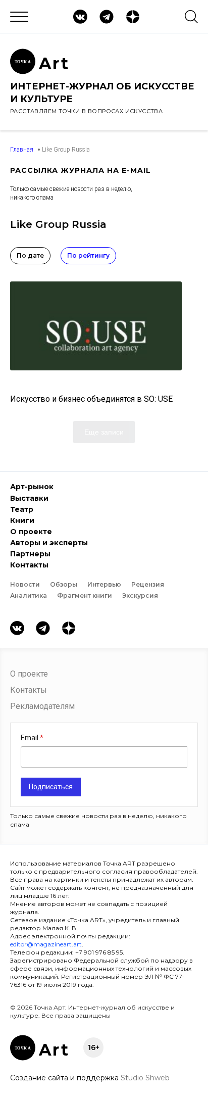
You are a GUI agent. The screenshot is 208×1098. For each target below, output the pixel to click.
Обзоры (63, 584)
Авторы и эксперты (49, 542)
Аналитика (28, 595)
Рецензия (147, 584)
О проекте (31, 531)
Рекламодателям (42, 706)
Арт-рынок (32, 486)
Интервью (104, 584)
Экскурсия (140, 595)
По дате (30, 255)
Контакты (29, 564)
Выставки (29, 498)
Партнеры (30, 553)
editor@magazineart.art (46, 944)
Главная (21, 149)
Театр (21, 509)
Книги (22, 520)
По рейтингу (88, 255)
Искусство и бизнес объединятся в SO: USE (91, 399)
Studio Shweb (145, 1077)
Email (30, 738)
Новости (25, 584)
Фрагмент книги (84, 595)
